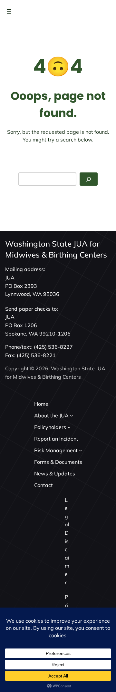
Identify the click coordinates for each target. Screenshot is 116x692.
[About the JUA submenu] (71, 415)
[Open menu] (9, 11)
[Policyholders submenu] (69, 427)
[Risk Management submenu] (80, 450)
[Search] (89, 179)
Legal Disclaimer (67, 541)
